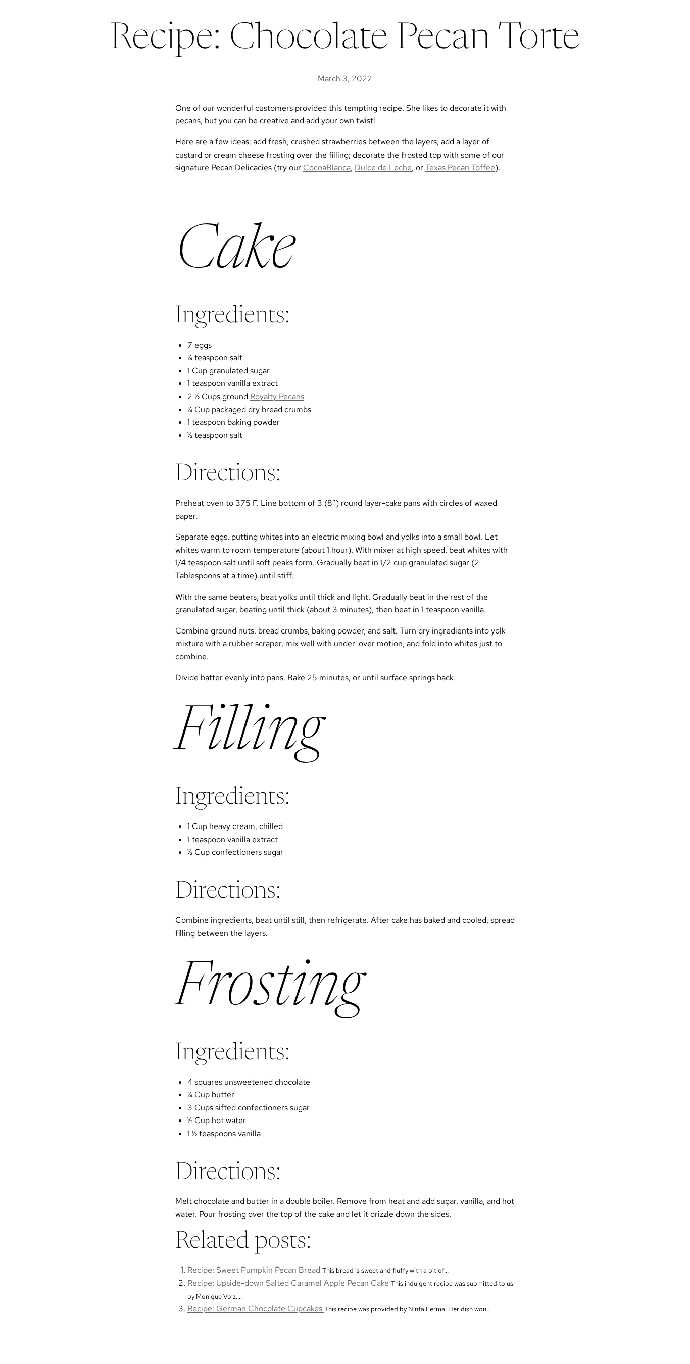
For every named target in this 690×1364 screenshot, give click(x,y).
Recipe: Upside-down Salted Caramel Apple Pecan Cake (289, 1283)
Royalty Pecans (277, 396)
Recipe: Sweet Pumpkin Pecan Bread (254, 1269)
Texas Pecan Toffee (460, 167)
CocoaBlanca (327, 167)
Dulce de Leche (383, 167)
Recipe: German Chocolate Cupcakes (255, 1308)
